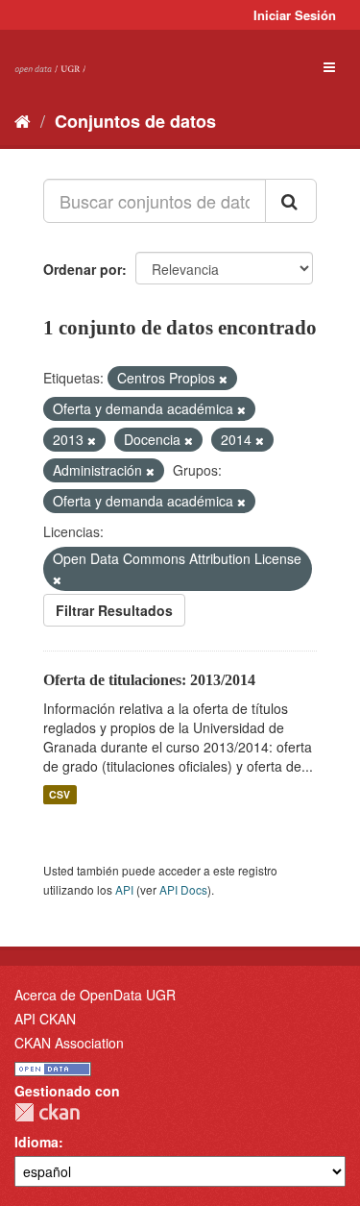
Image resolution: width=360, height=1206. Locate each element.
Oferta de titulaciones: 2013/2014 (149, 680)
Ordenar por (82, 269)
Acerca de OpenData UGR (95, 994)
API (124, 889)
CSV (59, 794)
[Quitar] (223, 378)
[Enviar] (291, 201)
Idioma (36, 1141)
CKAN (47, 1112)
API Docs (183, 889)
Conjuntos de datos (135, 121)
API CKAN (45, 1018)
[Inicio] (22, 120)
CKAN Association (69, 1042)
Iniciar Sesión (294, 15)
